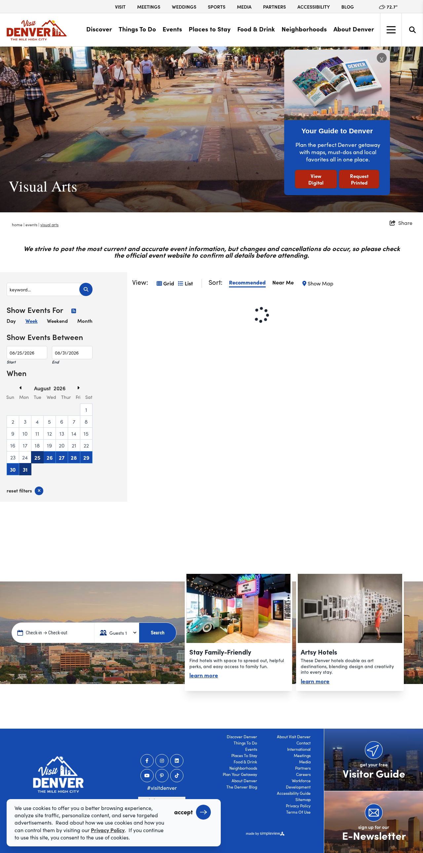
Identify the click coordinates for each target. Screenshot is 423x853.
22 (86, 445)
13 (61, 433)
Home (17, 224)
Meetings (148, 6)
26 (50, 457)
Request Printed (359, 179)
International (299, 749)
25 (37, 457)
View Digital (316, 179)
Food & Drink (256, 28)
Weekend (57, 320)
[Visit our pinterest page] (162, 775)
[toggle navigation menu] (391, 29)
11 (37, 433)
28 (74, 457)
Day (11, 320)
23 (13, 457)
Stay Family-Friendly (220, 651)
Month (85, 320)
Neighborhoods (304, 28)
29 (86, 457)
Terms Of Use (298, 812)
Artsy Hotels (319, 651)
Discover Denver (242, 736)
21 (74, 445)
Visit (120, 6)
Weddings (184, 6)
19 (49, 445)
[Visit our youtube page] (147, 775)
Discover (99, 28)
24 (25, 457)
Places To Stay (244, 755)
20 (61, 445)
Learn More (203, 675)
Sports (216, 6)
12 (49, 433)
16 (12, 445)
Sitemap (303, 799)
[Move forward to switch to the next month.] (70, 387)
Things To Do (137, 28)
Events (172, 28)
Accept (183, 812)
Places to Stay (210, 28)
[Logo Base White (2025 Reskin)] (58, 774)
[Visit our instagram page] (162, 760)
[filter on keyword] (86, 289)
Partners (274, 6)
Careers (303, 774)
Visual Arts (49, 224)
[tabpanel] (211, 129)
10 (24, 433)
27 (61, 457)
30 (13, 469)
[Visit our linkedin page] (176, 760)
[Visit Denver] (37, 30)
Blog (347, 6)
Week (31, 320)
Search (158, 632)
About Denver (353, 28)
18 (37, 445)
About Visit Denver (294, 736)
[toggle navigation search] (412, 29)
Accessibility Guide (294, 793)
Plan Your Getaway (240, 774)
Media (244, 6)
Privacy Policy (298, 805)
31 (25, 469)
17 (25, 445)
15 (86, 433)
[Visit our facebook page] (147, 760)
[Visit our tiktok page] (176, 775)
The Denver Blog (241, 786)
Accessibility (313, 6)
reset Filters (19, 490)
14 (73, 433)
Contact (303, 743)
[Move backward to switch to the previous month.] (29, 387)
